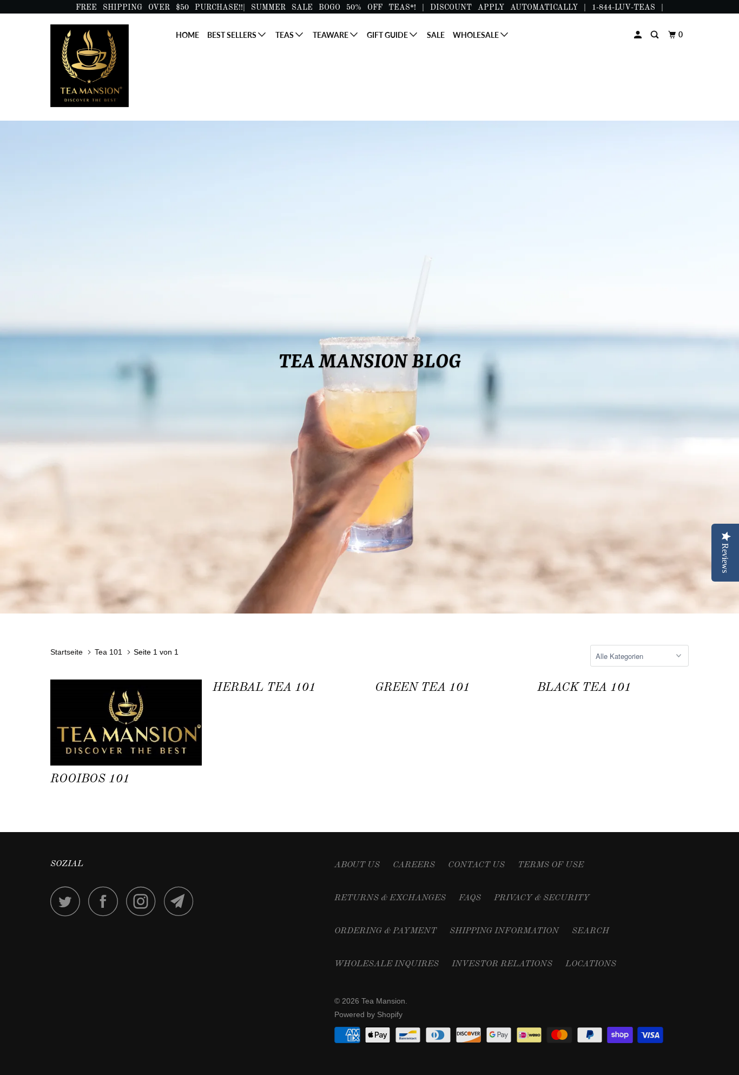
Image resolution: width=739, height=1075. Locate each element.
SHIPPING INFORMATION (504, 931)
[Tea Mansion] (105, 65)
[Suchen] (655, 34)
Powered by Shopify (368, 1014)
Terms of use (551, 865)
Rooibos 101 (90, 779)
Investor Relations (502, 964)
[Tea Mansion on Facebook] (106, 901)
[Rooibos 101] (126, 723)
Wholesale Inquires (386, 964)
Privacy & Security (542, 898)
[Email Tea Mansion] (182, 901)
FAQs (470, 898)
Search (590, 931)
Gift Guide (388, 34)
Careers (414, 865)
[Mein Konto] (638, 34)
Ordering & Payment (385, 931)
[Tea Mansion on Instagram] (144, 901)
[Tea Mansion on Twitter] (68, 901)
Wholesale (476, 34)
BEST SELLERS (232, 34)
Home (187, 34)
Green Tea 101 (422, 688)
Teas (285, 34)
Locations (590, 964)
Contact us (476, 865)
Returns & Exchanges (390, 898)
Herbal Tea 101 (264, 688)
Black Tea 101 (584, 688)
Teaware (331, 34)
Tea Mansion (383, 1001)
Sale (436, 34)
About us (357, 865)
